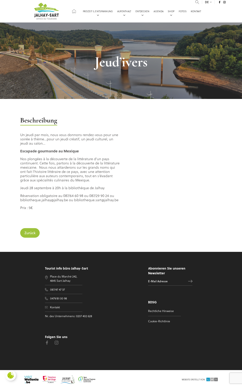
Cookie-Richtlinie (159, 321)
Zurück (29, 232)
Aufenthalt (124, 11)
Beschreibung (38, 120)
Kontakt (196, 11)
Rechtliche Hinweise (161, 311)
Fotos (183, 11)
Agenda (159, 11)
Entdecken (143, 11)
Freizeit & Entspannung (98, 11)
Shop (171, 11)
